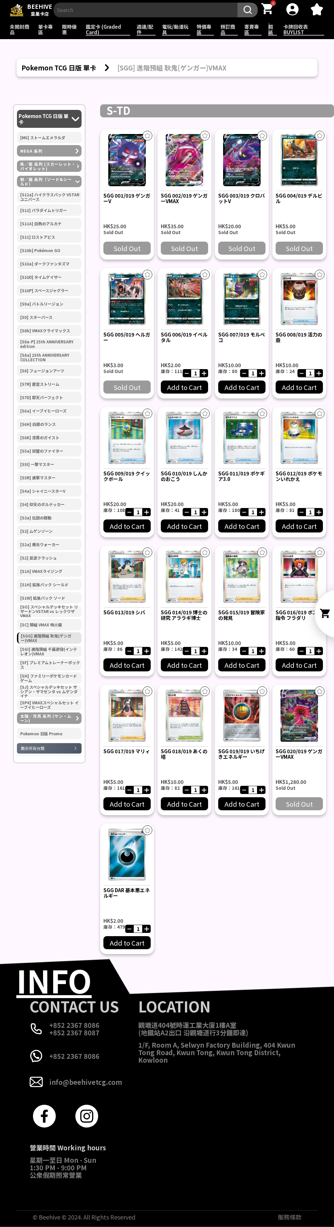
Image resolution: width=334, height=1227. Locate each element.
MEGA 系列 (31, 151)
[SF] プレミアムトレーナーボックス (50, 664)
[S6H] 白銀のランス (38, 424)
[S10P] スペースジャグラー (44, 290)
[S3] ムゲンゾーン (36, 531)
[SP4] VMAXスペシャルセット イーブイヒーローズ (49, 705)
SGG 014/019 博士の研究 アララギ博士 (184, 615)
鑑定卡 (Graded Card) (103, 29)
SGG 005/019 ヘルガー (126, 337)
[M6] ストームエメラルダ (42, 137)
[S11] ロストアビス (37, 237)
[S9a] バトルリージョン (41, 304)
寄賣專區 (251, 29)
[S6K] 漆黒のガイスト (39, 437)
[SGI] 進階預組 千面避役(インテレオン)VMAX (48, 651)
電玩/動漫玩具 (175, 29)
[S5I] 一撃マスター (37, 464)
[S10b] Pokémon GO (40, 250)
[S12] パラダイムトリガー (43, 210)
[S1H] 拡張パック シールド (44, 584)
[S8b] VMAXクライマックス (45, 330)
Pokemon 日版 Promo (41, 733)
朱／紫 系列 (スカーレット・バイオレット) (48, 166)
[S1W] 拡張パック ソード (42, 598)
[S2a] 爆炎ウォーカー (39, 544)
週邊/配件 (145, 29)
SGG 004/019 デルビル (299, 198)
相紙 (270, 29)
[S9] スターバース (36, 317)
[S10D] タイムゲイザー (41, 277)
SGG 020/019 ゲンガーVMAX (299, 754)
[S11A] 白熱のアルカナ (41, 223)
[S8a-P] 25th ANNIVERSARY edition (46, 344)
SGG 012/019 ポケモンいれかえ (299, 476)
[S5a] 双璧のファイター (41, 451)
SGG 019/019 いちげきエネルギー (241, 754)
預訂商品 (227, 29)
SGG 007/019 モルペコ (241, 337)
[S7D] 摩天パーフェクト (41, 397)
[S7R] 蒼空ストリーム (39, 384)
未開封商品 (19, 29)
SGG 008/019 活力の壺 (299, 337)
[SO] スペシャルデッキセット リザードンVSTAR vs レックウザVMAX (49, 611)
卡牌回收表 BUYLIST (295, 29)
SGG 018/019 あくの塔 (184, 754)
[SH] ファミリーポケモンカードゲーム (48, 678)
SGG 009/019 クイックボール (126, 476)
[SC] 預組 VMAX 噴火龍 (41, 624)
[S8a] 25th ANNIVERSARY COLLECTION (44, 357)
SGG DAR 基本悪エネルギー (126, 893)
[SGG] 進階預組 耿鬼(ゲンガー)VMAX (46, 638)
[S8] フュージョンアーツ (42, 370)
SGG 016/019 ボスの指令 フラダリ (299, 615)
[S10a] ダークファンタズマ (44, 264)
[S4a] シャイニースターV (42, 491)
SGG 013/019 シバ (124, 612)
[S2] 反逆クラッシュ (38, 558)
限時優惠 (69, 29)
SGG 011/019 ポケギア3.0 (241, 476)
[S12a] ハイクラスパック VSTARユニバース (49, 197)
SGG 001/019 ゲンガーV (126, 198)
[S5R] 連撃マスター (37, 477)
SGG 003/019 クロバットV (241, 198)
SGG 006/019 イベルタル (184, 337)
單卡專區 (45, 29)
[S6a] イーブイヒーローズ (43, 411)
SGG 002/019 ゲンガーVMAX (184, 198)
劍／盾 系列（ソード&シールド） (46, 181)
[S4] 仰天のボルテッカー (42, 504)
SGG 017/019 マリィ (126, 751)
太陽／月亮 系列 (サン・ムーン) (45, 718)
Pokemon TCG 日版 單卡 (43, 119)
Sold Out (127, 248)
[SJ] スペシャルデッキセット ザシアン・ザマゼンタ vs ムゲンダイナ (49, 691)
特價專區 (204, 29)
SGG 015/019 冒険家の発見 (241, 615)
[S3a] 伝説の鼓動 (36, 518)
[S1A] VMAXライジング (41, 571)
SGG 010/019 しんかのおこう (184, 476)
